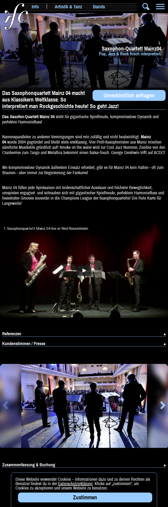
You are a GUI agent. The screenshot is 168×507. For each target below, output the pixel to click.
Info (35, 6)
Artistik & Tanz (68, 6)
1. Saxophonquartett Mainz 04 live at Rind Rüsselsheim (46, 229)
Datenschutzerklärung (75, 483)
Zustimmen (85, 497)
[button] (5, 406)
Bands (99, 6)
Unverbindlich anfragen (129, 95)
